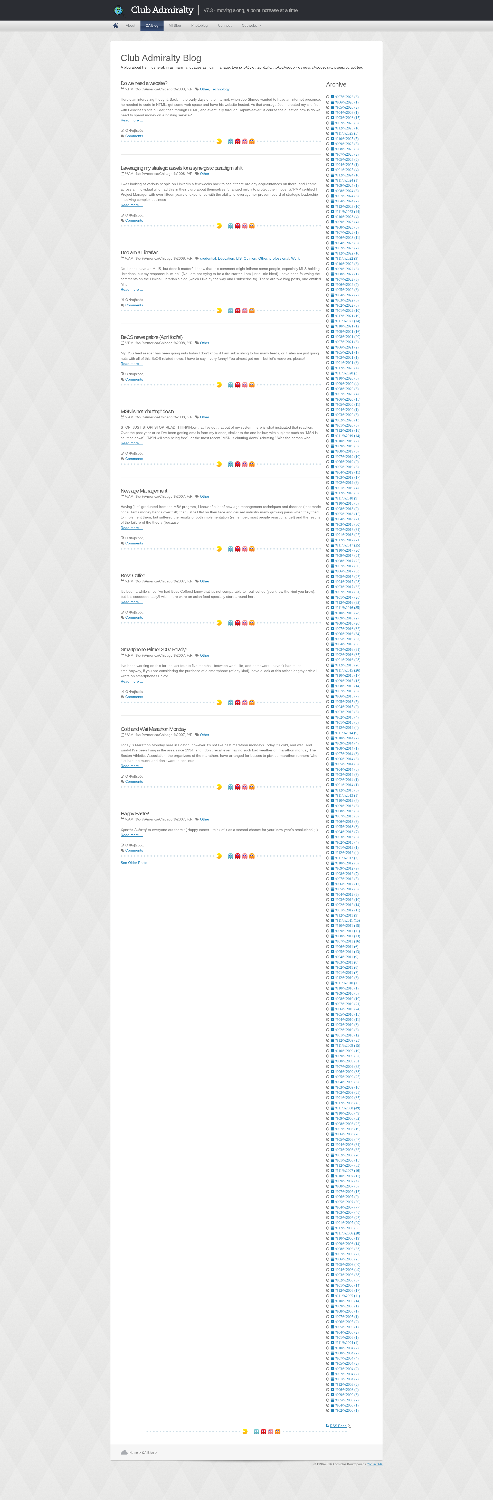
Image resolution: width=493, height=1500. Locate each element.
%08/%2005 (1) (347, 1311)
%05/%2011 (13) (347, 952)
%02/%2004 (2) (347, 1374)
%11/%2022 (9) (346, 258)
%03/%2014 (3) (347, 774)
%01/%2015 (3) (347, 722)
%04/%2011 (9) (346, 957)
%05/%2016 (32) (348, 639)
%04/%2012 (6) (347, 894)
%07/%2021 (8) (347, 342)
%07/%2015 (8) (347, 691)
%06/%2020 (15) (348, 399)
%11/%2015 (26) (347, 670)
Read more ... (132, 120)
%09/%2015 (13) (348, 681)
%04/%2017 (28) (348, 581)
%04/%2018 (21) (348, 519)
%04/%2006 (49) (348, 1269)
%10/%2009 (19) (348, 1051)
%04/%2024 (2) (347, 201)
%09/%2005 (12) (348, 1306)
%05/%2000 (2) (347, 1400)
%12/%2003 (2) (347, 1384)
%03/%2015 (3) (347, 712)
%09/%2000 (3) (347, 1395)
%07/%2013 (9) (347, 816)
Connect (225, 25)
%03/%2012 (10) (348, 899)
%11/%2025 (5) (346, 133)
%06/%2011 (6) (346, 946)
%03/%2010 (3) (347, 1024)
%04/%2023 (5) (347, 243)
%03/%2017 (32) (348, 587)
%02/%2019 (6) (347, 482)
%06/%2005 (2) (347, 1322)
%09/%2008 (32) (348, 1118)
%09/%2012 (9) (347, 868)
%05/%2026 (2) (347, 107)
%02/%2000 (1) (347, 1410)
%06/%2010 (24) (348, 1009)
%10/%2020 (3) (347, 378)
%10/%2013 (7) (347, 800)
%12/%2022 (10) (348, 253)
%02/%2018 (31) (348, 529)
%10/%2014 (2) (347, 738)
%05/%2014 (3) (347, 764)
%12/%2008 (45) (348, 1103)
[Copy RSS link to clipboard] (349, 1426)
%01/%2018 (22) (348, 534)
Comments (134, 136)
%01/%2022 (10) (348, 310)
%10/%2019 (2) (347, 441)
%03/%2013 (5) (347, 837)
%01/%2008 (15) (348, 1160)
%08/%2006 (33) (348, 1249)
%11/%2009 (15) (347, 1045)
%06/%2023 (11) (347, 237)
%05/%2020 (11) (347, 404)
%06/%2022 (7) (347, 284)
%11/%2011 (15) (347, 920)
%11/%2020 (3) (346, 373)
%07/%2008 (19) (348, 1129)
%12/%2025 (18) (348, 128)
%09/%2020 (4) (347, 383)
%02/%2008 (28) (348, 1155)
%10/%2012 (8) (347, 863)
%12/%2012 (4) (347, 852)
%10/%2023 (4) (347, 217)
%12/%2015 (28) (348, 665)
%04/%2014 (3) (347, 769)
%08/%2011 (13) (347, 936)
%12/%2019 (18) (348, 430)
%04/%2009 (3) (347, 1082)
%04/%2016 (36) (348, 644)
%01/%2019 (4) (347, 488)
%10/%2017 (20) (348, 550)
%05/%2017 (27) (348, 576)
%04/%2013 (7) (347, 832)
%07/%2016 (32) (348, 628)
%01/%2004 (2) (347, 1379)
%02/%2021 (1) (347, 357)
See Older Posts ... (136, 863)
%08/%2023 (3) (347, 227)
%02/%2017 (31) (348, 592)
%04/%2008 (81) (348, 1144)
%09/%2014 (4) (347, 743)
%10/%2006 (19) (348, 1238)
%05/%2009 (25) (348, 1077)
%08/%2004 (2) (347, 1353)
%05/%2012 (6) (347, 889)
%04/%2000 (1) (347, 1405)
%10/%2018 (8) (347, 503)
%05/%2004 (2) (347, 1363)
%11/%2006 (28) (347, 1233)
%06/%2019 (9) (347, 462)
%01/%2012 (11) (347, 910)
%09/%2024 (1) (347, 185)
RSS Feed (338, 1426)
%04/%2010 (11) (347, 1019)
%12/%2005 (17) (348, 1290)
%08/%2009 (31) (348, 1061)
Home (115, 26)
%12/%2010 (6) (347, 977)
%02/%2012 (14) (348, 905)
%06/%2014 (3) (347, 759)
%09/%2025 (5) (347, 144)
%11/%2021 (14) (347, 321)
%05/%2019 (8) (347, 467)
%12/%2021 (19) (348, 316)
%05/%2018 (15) (348, 514)
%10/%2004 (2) (347, 1348)
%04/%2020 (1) (347, 409)
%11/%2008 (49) (347, 1108)
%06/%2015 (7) (347, 696)
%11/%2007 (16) (347, 1170)
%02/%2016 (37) (348, 654)
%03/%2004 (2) (347, 1369)
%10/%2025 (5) (347, 138)
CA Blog (152, 25)
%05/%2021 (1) (347, 352)
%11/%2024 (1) (346, 180)
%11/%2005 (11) (347, 1296)
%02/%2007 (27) (348, 1217)
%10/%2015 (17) (348, 675)
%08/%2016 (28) (348, 623)
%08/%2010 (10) (348, 999)
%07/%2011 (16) (347, 941)
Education (226, 258)
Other (204, 89)
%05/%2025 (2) (347, 159)
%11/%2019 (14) (347, 436)
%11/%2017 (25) (347, 545)
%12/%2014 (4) (347, 727)
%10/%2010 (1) (347, 988)
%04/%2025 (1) (347, 164)
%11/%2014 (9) (346, 733)
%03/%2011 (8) (346, 962)
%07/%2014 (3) (347, 754)
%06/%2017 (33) (348, 571)
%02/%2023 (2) (347, 248)
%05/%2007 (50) (348, 1202)
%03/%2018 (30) (348, 524)
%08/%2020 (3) (347, 389)
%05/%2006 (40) (348, 1264)
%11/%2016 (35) (347, 607)
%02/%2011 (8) (346, 967)
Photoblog (199, 25)
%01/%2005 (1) (347, 1337)
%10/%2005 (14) (348, 1301)
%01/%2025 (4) (347, 170)
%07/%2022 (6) (347, 279)
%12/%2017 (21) (348, 540)
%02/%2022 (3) (347, 305)
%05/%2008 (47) (348, 1139)
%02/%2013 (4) (347, 842)
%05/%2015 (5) (347, 701)
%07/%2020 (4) (347, 394)
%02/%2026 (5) (347, 123)
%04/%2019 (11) (347, 472)
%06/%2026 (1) (347, 102)
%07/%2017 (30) (348, 566)
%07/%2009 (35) (348, 1066)
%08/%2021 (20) (348, 336)
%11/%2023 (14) (347, 211)
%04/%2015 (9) (347, 707)
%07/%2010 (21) (348, 1004)
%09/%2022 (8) (347, 269)
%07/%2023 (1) (347, 232)
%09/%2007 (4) (347, 1181)
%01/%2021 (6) (347, 362)
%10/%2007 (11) (347, 1176)
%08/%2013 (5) (347, 811)
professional (279, 258)
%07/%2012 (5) (347, 879)
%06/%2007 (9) (347, 1197)
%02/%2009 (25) (348, 1092)
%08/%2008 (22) (348, 1124)
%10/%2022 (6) (347, 264)
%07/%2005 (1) (347, 1316)
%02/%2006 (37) (348, 1280)
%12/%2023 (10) (348, 206)
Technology (220, 89)
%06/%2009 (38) (348, 1071)
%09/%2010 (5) (347, 993)
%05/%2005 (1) (347, 1327)
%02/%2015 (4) (347, 717)
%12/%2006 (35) (348, 1228)
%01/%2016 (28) (348, 660)
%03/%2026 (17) (348, 117)
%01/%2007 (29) (348, 1222)
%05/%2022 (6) (347, 289)
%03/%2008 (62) (348, 1150)
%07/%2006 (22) (348, 1254)
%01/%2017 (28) (348, 597)
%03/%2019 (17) (348, 477)
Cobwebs (249, 25)
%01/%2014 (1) (347, 785)
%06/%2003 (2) (347, 1389)
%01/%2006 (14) (348, 1285)
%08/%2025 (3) (347, 149)
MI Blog (175, 25)
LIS (239, 258)
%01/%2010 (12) (348, 1035)
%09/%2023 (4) (347, 222)
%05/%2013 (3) (347, 826)
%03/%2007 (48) (348, 1212)
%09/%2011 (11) (347, 931)
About (130, 25)
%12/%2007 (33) (348, 1165)
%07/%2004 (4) (347, 1358)
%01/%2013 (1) (347, 847)
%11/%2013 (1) (346, 795)
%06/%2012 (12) (348, 884)
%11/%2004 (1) (346, 1342)
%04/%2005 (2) (347, 1332)
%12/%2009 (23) (348, 1040)
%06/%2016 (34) (348, 634)
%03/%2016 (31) (348, 649)
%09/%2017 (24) (348, 555)
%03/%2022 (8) (347, 300)
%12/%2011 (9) (346, 915)
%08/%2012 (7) (347, 873)
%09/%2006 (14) (348, 1244)
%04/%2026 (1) (347, 112)
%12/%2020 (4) (347, 368)
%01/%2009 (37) (348, 1097)
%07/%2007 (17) (348, 1191)
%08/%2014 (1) (347, 748)
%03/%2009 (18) (348, 1087)
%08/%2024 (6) (347, 191)
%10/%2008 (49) (348, 1113)
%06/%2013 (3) (347, 821)
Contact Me (375, 1464)
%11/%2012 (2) (346, 858)
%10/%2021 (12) (348, 326)
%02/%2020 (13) (348, 420)
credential (208, 258)
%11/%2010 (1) (346, 983)
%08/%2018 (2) (347, 509)
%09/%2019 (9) (347, 446)
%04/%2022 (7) (347, 295)
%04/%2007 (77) (348, 1207)
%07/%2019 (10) (348, 456)
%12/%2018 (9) (347, 493)
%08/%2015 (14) (348, 686)
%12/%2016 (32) (348, 602)
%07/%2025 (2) (347, 154)
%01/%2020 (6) (347, 425)
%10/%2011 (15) (347, 925)
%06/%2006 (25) (348, 1259)
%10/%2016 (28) (348, 613)
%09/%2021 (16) (348, 331)
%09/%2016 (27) (348, 618)
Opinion (250, 258)
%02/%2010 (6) (347, 1030)
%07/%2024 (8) (347, 196)
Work (295, 258)
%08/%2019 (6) (347, 451)
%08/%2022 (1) (347, 274)
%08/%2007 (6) (347, 1186)
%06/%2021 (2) (347, 347)
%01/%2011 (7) (346, 972)
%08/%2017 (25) (348, 561)
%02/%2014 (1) (347, 779)
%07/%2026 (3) (347, 97)
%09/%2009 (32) (348, 1056)
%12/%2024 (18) (348, 175)
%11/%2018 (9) (346, 498)
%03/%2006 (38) (348, 1275)
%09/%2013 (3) (347, 806)
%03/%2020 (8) (347, 415)
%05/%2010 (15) (348, 1014)
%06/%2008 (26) (348, 1134)
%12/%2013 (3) (347, 790)
